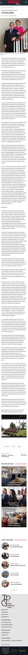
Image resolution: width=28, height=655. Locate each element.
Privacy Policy (14, 649)
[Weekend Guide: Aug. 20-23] (5, 565)
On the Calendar (14, 505)
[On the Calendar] (14, 497)
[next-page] (5, 530)
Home (2, 7)
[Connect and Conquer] (14, 517)
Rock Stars (24, 455)
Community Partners (13, 523)
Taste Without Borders (14, 484)
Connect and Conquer (14, 525)
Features (14, 10)
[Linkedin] (7, 644)
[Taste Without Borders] (14, 476)
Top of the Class (14, 575)
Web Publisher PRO (22, 651)
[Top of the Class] (5, 574)
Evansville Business (9, 7)
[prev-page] (2, 530)
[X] (9, 644)
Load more (13, 590)
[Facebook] (2, 644)
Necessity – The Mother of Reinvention (7, 456)
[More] (19, 446)
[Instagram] (4, 644)
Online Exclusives (14, 563)
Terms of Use (14, 651)
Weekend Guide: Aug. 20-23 (17, 565)
